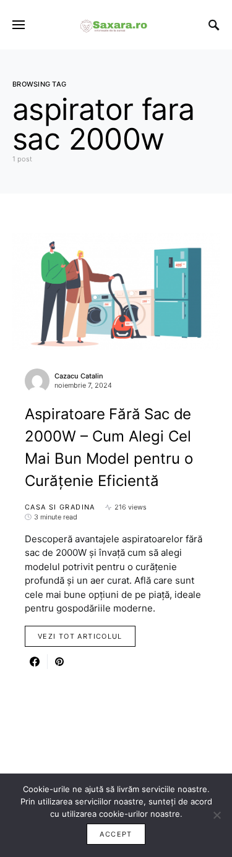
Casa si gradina (60, 507)
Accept (116, 834)
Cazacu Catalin (78, 376)
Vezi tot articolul (80, 636)
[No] (216, 815)
